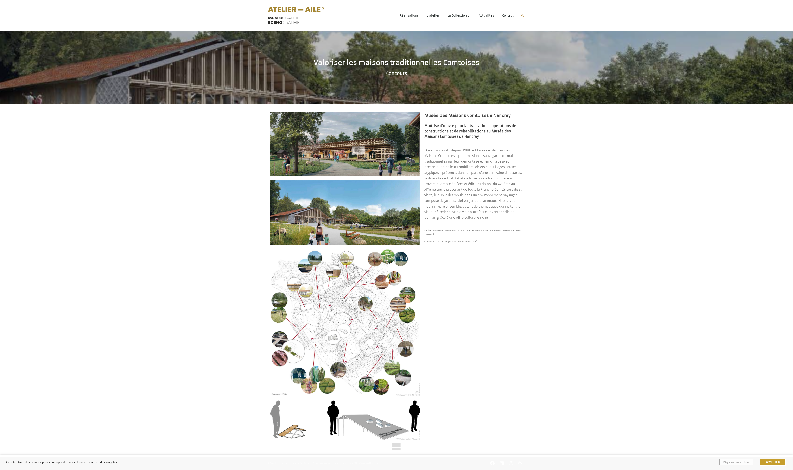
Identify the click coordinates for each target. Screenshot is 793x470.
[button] (522, 15)
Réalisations (409, 15)
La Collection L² (459, 15)
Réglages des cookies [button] (736, 462)
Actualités (486, 15)
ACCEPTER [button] (772, 462)
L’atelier (433, 15)
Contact (508, 15)
